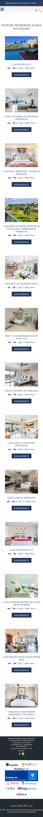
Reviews (21, 750)
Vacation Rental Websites (27, 812)
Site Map (13, 806)
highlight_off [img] (40, 2)
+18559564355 (28, 744)
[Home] (21, 13)
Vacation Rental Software (34, 810)
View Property (21, 75)
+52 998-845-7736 (16, 744)
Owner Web (22, 805)
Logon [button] (31, 806)
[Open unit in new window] (21, 59)
